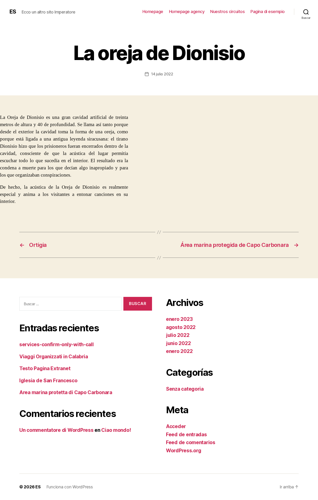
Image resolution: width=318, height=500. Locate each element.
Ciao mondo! (116, 430)
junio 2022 (178, 343)
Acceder (176, 426)
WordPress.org (183, 450)
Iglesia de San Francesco (48, 380)
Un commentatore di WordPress (56, 430)
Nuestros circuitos (227, 11)
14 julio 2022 (162, 74)
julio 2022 (177, 335)
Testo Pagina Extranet (44, 368)
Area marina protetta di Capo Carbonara (65, 392)
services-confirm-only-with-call (56, 344)
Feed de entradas (186, 434)
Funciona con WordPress (69, 486)
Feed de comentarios (190, 442)
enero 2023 (179, 319)
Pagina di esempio (267, 11)
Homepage (152, 11)
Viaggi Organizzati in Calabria (53, 356)
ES (12, 11)
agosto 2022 (181, 327)
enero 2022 (179, 351)
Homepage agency (187, 11)
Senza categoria (185, 389)
